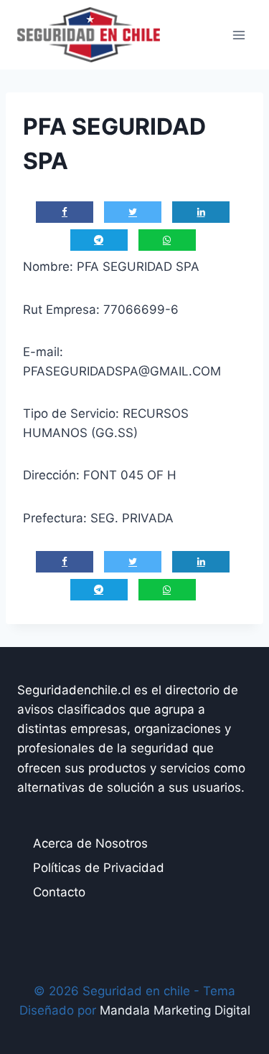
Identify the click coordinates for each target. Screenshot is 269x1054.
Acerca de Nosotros (90, 843)
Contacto (59, 892)
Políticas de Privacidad (98, 868)
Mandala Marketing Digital (175, 1010)
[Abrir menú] (238, 35)
